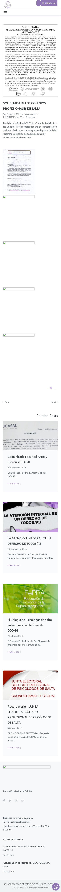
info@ (5, 822)
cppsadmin (32, 114)
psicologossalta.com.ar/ (19, 822)
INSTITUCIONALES (12, 117)
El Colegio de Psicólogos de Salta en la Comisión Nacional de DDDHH (30, 625)
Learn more (13, 484)
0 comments (31, 117)
